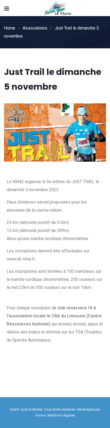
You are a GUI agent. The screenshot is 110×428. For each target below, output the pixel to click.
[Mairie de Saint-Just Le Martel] (57, 8)
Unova (40, 415)
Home (9, 28)
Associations (35, 28)
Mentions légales (61, 415)
